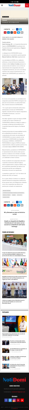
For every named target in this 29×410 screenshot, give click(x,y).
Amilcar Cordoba (6, 190)
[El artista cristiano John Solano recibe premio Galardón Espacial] (5, 342)
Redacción (6, 22)
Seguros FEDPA (6, 197)
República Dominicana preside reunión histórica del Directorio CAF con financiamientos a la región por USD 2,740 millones (14, 278)
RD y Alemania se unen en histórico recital (14, 213)
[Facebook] (6, 400)
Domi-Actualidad (5, 16)
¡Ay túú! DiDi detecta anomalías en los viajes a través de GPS (18, 349)
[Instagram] (14, 400)
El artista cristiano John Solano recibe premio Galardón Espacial (18, 341)
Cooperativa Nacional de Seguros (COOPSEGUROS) (13, 192)
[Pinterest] (18, 400)
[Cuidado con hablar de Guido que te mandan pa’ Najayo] (5, 358)
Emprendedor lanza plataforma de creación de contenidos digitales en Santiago (13, 334)
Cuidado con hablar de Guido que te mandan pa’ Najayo (18, 357)
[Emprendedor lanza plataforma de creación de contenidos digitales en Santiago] (14, 324)
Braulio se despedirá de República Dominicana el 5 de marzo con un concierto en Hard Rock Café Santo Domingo (14, 224)
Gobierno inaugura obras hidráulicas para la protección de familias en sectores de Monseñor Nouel (13, 301)
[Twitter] (10, 400)
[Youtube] (22, 400)
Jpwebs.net (15, 408)
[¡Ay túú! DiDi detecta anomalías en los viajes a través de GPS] (5, 350)
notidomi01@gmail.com (18, 392)
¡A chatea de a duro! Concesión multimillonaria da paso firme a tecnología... (17, 366)
